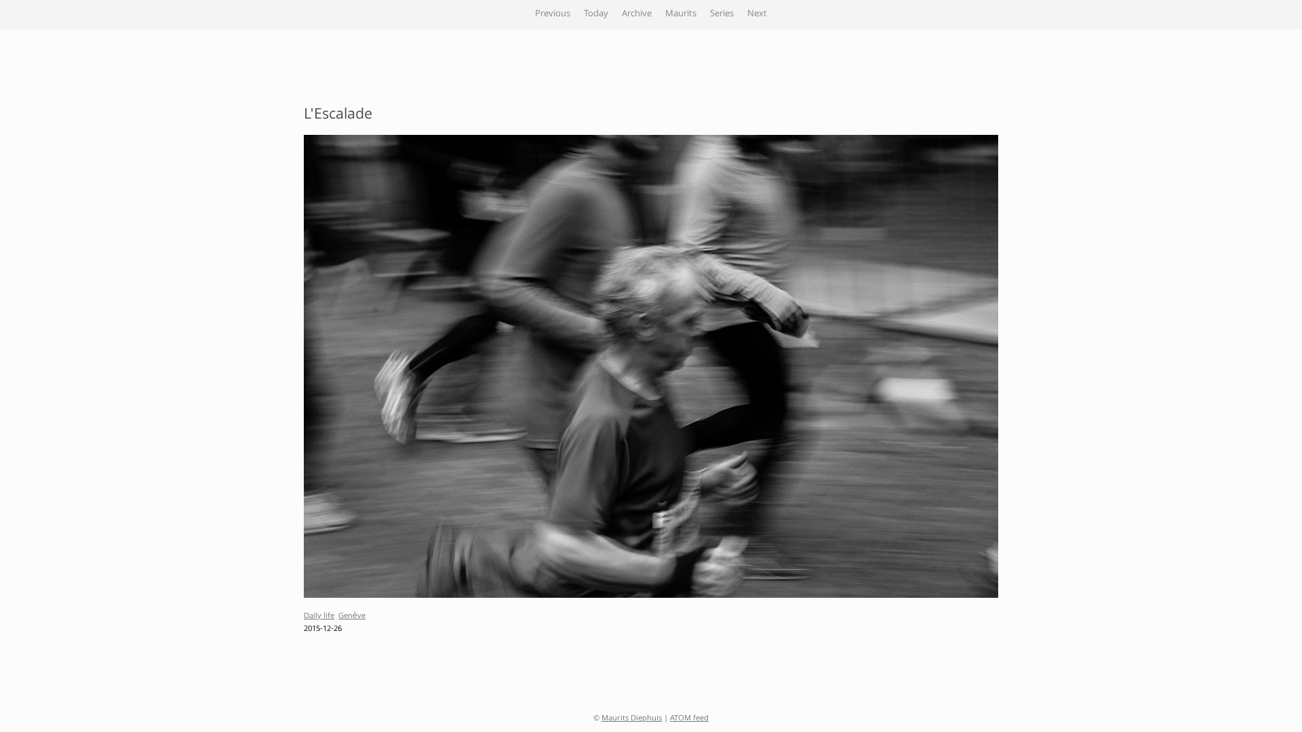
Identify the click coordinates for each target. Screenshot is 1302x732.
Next (757, 14)
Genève (352, 616)
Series (722, 14)
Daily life (319, 616)
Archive (637, 14)
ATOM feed (689, 718)
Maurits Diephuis (631, 718)
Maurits (680, 14)
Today (596, 14)
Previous (552, 14)
